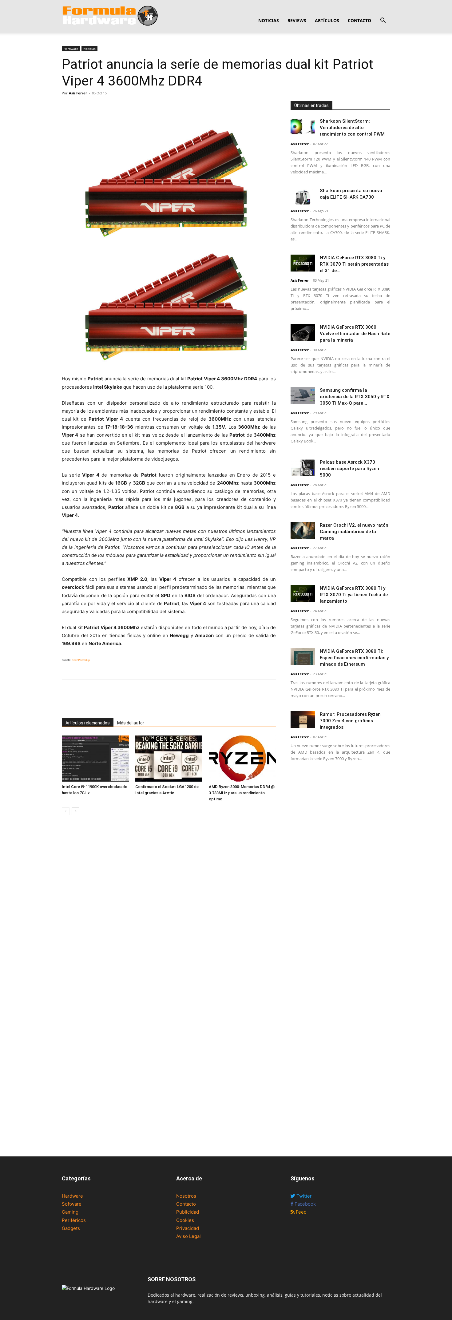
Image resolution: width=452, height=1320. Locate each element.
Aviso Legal (188, 1236)
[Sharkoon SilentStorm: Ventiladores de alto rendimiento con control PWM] (303, 126)
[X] (82, 107)
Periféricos (74, 1220)
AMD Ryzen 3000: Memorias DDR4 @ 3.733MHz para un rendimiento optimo (242, 792)
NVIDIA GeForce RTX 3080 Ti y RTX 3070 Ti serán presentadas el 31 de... (354, 264)
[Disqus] (169, 907)
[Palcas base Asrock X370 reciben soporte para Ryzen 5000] (303, 467)
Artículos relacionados (87, 722)
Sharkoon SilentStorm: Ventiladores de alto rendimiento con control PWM (352, 127)
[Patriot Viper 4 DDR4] (169, 306)
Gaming (70, 1212)
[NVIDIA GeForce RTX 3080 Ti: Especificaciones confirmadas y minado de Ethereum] (303, 656)
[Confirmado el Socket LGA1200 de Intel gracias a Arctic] (168, 758)
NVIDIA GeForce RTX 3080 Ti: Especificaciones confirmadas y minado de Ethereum (354, 657)
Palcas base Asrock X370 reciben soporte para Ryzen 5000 (349, 468)
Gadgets (71, 1228)
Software (71, 1204)
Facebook (304, 1204)
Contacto (359, 20)
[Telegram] (110, 107)
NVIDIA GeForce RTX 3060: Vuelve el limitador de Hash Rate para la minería (355, 333)
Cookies (185, 1220)
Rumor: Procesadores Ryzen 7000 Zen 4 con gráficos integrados (350, 721)
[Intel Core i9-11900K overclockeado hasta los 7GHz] (95, 758)
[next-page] (75, 811)
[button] (382, 21)
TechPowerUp (81, 660)
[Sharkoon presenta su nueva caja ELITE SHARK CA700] (303, 196)
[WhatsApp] (96, 107)
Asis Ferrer (78, 93)
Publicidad (187, 1212)
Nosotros (186, 1196)
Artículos (327, 20)
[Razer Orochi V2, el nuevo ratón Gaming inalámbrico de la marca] (303, 530)
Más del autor (130, 722)
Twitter (303, 1196)
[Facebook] (68, 107)
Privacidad (187, 1228)
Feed (301, 1212)
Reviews (296, 20)
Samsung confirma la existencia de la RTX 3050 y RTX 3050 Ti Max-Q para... (355, 396)
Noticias (268, 20)
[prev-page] (65, 811)
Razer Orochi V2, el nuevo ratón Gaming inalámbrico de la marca (354, 531)
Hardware (71, 48)
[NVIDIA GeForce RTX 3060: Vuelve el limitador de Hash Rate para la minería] (303, 332)
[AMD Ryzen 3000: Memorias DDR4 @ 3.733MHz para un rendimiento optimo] (242, 758)
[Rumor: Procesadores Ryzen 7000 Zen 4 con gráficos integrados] (303, 719)
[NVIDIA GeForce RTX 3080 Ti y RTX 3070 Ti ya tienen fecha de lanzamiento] (303, 593)
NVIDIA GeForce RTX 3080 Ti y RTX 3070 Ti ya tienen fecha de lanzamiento (354, 594)
